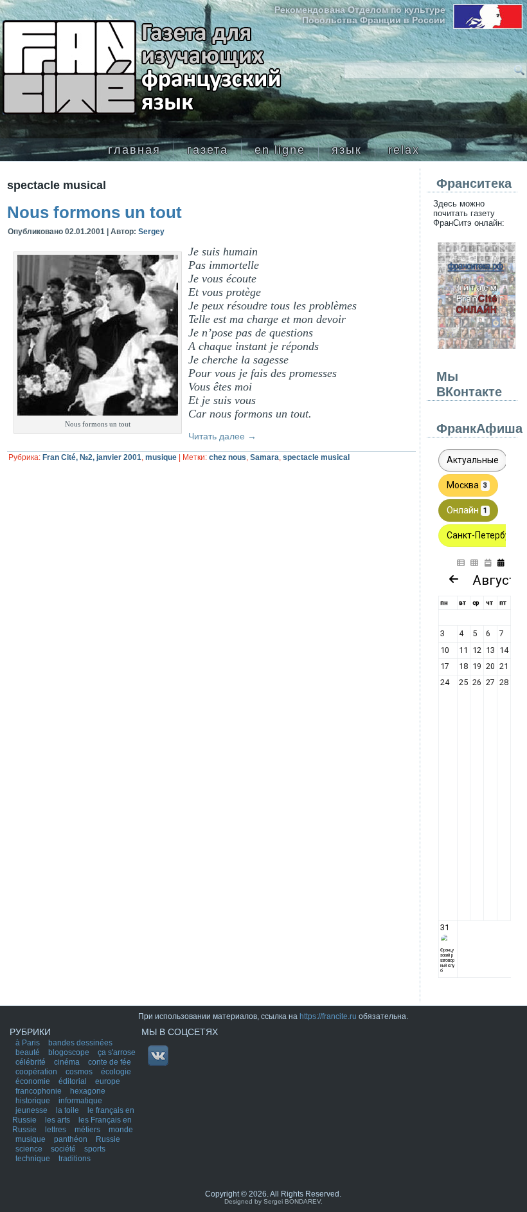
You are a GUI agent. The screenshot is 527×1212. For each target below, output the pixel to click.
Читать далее (222, 436)
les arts (58, 1120)
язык (347, 149)
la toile (68, 1110)
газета (207, 149)
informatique (80, 1100)
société (64, 1148)
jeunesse (32, 1110)
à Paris (28, 1042)
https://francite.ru (328, 1016)
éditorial (73, 1081)
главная (134, 149)
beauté (28, 1052)
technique (33, 1158)
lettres (56, 1129)
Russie (108, 1139)
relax (404, 149)
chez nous (227, 457)
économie (33, 1081)
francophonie (39, 1091)
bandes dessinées (80, 1042)
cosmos (80, 1071)
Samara (264, 457)
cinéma (68, 1062)
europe (107, 1081)
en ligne (280, 149)
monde (121, 1129)
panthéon (71, 1139)
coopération (37, 1071)
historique (33, 1100)
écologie (116, 1071)
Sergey (151, 231)
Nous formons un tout (94, 212)
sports (94, 1148)
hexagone (87, 1091)
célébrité (31, 1062)
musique (161, 457)
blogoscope (69, 1052)
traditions (74, 1158)
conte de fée (109, 1062)
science (29, 1148)
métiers (88, 1129)
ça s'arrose (117, 1052)
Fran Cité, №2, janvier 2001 (91, 457)
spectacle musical (316, 457)
